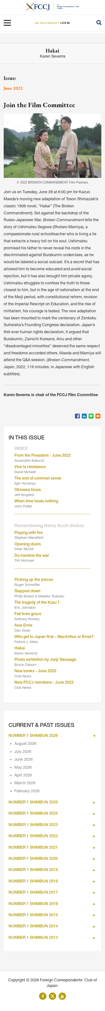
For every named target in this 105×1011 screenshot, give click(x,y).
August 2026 (25, 744)
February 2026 (27, 791)
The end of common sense (37, 479)
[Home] (40, 6)
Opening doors (27, 545)
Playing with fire (28, 533)
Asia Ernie (23, 626)
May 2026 (23, 768)
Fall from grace (27, 614)
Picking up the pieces (33, 580)
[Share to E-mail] (97, 416)
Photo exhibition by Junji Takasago (45, 660)
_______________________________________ (52, 513)
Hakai (19, 649)
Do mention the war (31, 556)
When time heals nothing (36, 502)
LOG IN (65, 23)
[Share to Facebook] (77, 416)
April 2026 (23, 776)
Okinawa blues (27, 490)
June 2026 (23, 760)
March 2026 (24, 783)
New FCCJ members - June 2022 (44, 683)
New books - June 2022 (35, 671)
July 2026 (22, 752)
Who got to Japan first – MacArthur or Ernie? (54, 637)
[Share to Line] (91, 416)
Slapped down (27, 591)
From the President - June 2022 (42, 456)
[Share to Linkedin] (84, 416)
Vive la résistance (30, 467)
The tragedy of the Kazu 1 (37, 603)
